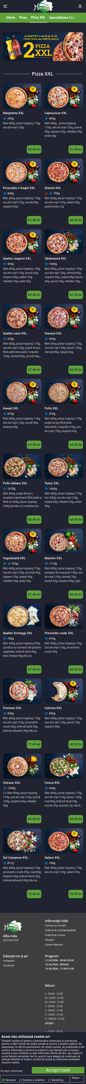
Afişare (75, 1077)
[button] (5, 6)
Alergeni (49, 939)
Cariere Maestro (54, 944)
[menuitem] (64, 925)
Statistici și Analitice (34, 1080)
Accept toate (58, 1070)
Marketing (57, 1080)
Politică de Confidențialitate (60, 930)
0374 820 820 (10, 940)
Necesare (10, 1080)
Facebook (8, 965)
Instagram (9, 960)
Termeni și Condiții (55, 925)
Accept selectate (11, 1071)
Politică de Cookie (55, 935)
